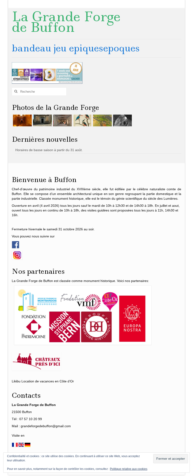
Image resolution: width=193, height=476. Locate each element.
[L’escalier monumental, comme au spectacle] (22, 120)
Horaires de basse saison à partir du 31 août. (49, 150)
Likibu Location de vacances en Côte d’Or (43, 381)
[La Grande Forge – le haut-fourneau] (122, 120)
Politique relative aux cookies (128, 469)
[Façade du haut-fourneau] (42, 120)
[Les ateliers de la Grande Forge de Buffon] (62, 120)
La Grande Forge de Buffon (66, 22)
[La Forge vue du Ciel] (102, 120)
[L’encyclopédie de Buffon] (82, 120)
